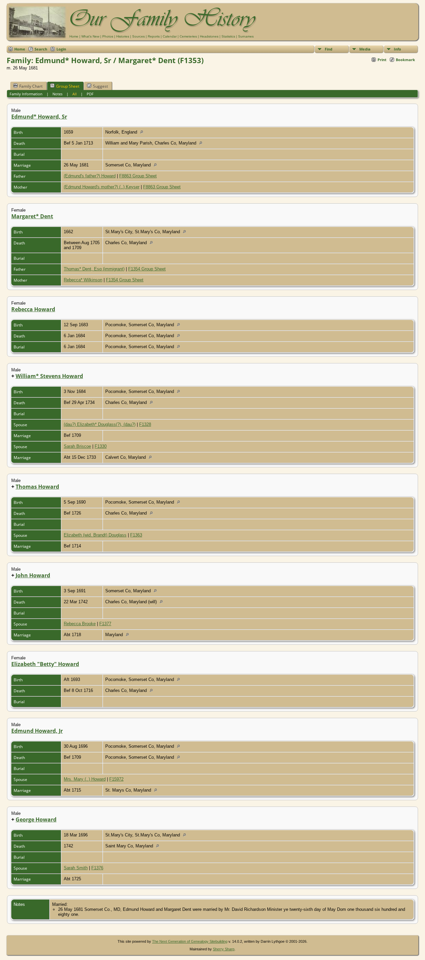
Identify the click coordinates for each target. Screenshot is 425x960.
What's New (90, 36)
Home (73, 36)
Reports (154, 36)
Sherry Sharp (223, 949)
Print (382, 59)
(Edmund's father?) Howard (90, 175)
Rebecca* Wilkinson (83, 279)
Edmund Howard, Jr (37, 730)
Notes (57, 93)
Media (365, 49)
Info (397, 49)
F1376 (97, 867)
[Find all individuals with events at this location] (143, 132)
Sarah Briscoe (77, 446)
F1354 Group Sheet (147, 268)
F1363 (136, 534)
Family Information (26, 93)
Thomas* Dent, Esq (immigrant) (94, 268)
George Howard (36, 819)
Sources (138, 36)
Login (61, 49)
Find (328, 49)
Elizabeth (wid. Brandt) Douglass (95, 534)
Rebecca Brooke (80, 623)
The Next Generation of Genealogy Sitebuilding (189, 941)
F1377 (105, 623)
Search (41, 49)
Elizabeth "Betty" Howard (45, 664)
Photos (107, 36)
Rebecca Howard (33, 309)
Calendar (170, 36)
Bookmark (405, 59)
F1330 (101, 446)
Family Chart (30, 86)
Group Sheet (67, 86)
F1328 (145, 424)
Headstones (209, 36)
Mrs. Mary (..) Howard (85, 779)
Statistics (228, 36)
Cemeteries (188, 36)
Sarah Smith (76, 867)
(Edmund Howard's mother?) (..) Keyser (101, 186)
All (74, 93)
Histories (122, 36)
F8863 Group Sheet (138, 175)
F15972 (116, 779)
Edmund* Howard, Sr (39, 116)
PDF (90, 93)
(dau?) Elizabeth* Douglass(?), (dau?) (99, 424)
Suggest (100, 86)
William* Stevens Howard (49, 376)
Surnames (246, 36)
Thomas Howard (37, 486)
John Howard (33, 575)
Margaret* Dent (32, 216)
